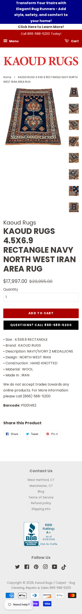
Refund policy (41, 503)
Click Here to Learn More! (41, 26)
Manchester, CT (41, 486)
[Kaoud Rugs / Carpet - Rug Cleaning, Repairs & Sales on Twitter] (17, 568)
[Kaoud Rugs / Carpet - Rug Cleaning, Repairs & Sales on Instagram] (45, 568)
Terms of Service (41, 497)
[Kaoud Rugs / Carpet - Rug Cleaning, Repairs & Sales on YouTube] (54, 568)
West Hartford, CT (41, 480)
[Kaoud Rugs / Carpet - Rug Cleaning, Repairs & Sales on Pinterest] (36, 568)
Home (7, 77)
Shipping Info (41, 509)
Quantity (10, 289)
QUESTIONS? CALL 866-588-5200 (41, 325)
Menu (14, 41)
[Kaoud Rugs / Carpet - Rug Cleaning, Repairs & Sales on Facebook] (26, 568)
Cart (74, 41)
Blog (41, 491)
